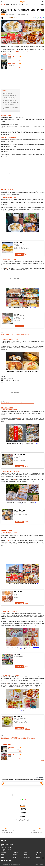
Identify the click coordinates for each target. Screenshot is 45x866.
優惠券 (7, 4)
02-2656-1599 (9, 847)
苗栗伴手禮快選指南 (8, 93)
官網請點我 (16, 248)
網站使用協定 (26, 855)
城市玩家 (3, 4)
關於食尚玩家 (3, 852)
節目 (11, 4)
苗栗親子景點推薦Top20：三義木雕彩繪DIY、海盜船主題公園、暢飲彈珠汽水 (18, 738)
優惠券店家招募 (15, 852)
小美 (7, 683)
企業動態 (2, 857)
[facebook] (2, 860)
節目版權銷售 (38, 852)
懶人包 (23, 4)
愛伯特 (18, 418)
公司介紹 (2, 854)
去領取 (20, 60)
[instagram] (10, 860)
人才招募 (2, 855)
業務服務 (25, 852)
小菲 (7, 268)
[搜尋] (41, 1)
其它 (10, 8)
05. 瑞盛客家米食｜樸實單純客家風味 (11, 108)
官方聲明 (37, 855)
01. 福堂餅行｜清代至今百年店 (10, 99)
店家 (38, 4)
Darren (7, 621)
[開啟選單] (2, 1)
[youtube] (4, 860)
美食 (17, 4)
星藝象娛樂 (38, 857)
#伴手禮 (9, 795)
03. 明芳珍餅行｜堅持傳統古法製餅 (11, 102)
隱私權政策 (26, 854)
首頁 (1, 8)
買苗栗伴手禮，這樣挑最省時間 (10, 95)
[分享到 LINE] (38, 18)
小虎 (9, 202)
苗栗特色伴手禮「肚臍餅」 (9, 97)
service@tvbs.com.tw (9, 845)
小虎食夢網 (34, 233)
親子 (27, 4)
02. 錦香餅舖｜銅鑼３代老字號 (10, 100)
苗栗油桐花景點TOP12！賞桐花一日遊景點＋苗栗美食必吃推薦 (15, 334)
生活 (30, 4)
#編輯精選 (21, 795)
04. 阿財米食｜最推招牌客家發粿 (10, 106)
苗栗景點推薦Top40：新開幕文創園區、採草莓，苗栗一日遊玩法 (15, 737)
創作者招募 (15, 854)
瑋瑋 (15, 480)
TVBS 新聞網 (41, 864)
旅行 (20, 4)
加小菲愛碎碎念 (33, 307)
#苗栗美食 (15, 795)
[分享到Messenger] (41, 18)
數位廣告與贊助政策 (27, 857)
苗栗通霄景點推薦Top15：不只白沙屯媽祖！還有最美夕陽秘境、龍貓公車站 (17, 403)
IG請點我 (27, 248)
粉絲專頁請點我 (22, 248)
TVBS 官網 (36, 864)
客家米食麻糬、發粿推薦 (9, 104)
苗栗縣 (7, 8)
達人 (35, 4)
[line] (7, 860)
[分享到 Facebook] (36, 18)
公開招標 (37, 854)
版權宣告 (14, 857)
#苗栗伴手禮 (3, 795)
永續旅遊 (42, 4)
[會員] (43, 1)
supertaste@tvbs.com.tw (9, 844)
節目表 (14, 855)
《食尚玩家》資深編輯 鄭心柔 (10, 17)
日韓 (32, 4)
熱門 (14, 4)
